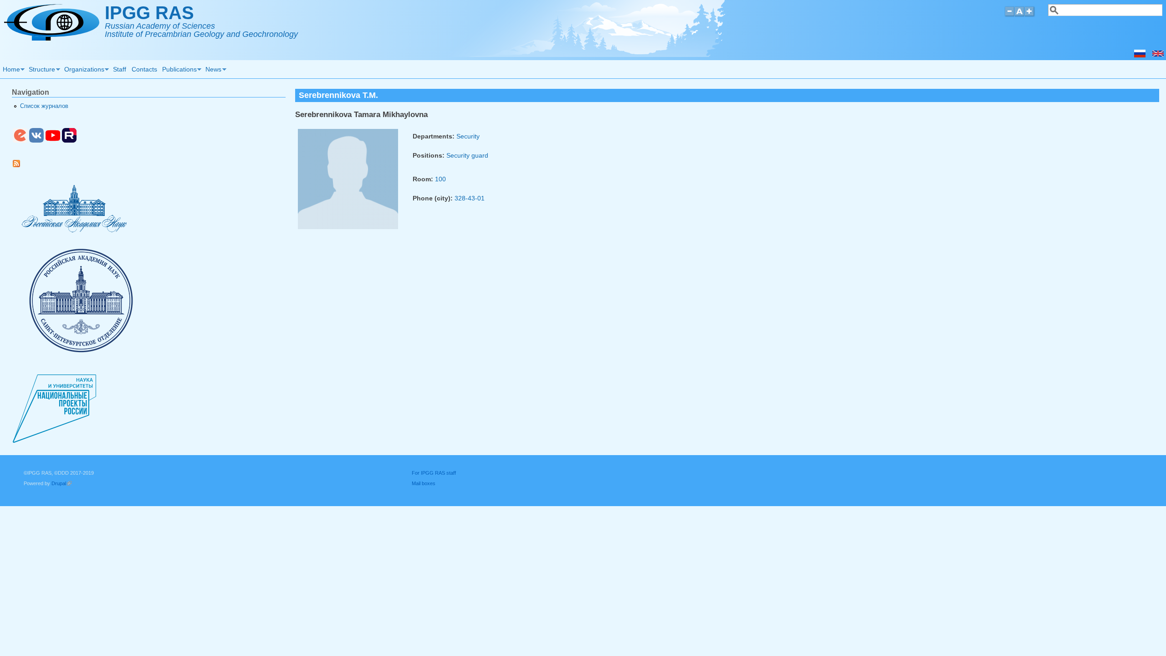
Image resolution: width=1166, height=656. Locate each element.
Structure (41, 71)
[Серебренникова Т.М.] (1140, 55)
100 (440, 179)
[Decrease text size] (1009, 15)
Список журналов (44, 106)
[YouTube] (53, 141)
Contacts (144, 69)
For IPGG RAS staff (434, 473)
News (212, 71)
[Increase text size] (1030, 15)
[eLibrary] (20, 141)
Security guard (467, 155)
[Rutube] (69, 141)
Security (468, 136)
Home (10, 71)
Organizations (82, 71)
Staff (119, 69)
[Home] (51, 38)
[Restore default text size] (1019, 15)
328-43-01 (470, 198)
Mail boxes (423, 483)
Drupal (61, 483)
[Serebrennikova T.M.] (1158, 55)
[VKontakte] (36, 141)
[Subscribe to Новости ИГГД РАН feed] (20, 165)
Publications (178, 71)
